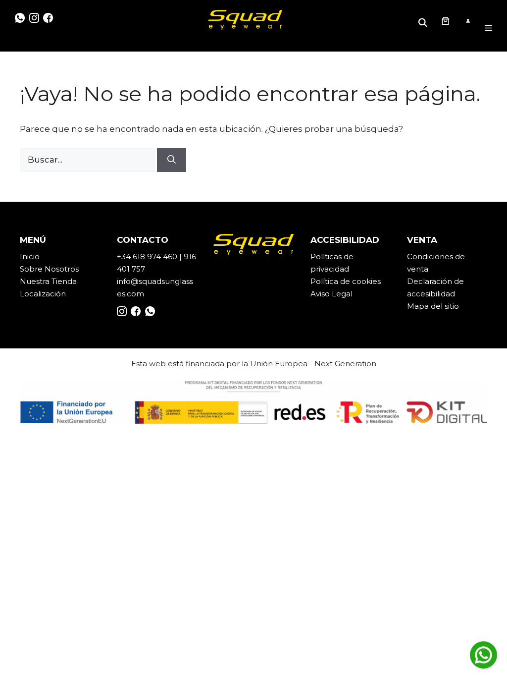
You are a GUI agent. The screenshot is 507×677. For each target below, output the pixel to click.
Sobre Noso (42, 269)
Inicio (30, 256)
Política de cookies (345, 281)
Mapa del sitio (433, 306)
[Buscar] (171, 160)
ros (73, 269)
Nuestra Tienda (48, 281)
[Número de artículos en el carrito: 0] (445, 21)
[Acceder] (467, 21)
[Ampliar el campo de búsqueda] (424, 20)
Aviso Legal (331, 293)
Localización (43, 293)
